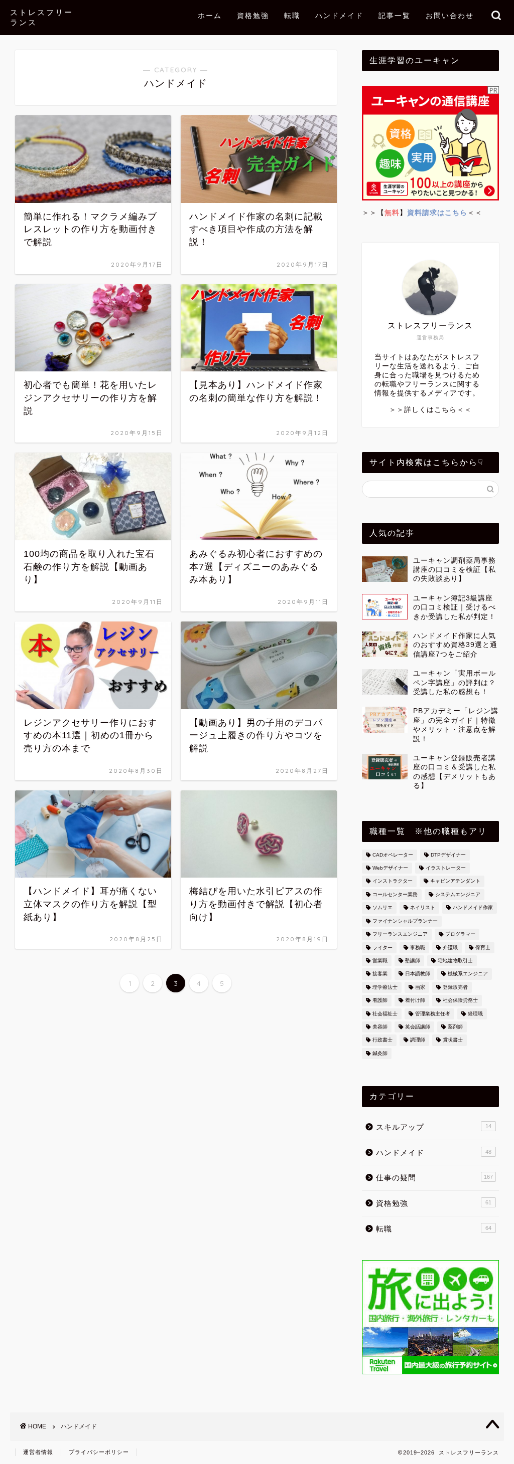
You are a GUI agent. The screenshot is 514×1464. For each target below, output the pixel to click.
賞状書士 (453, 1040)
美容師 (380, 1026)
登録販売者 (455, 987)
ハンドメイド (339, 15)
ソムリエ (382, 908)
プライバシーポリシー (99, 1452)
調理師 (417, 1040)
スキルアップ (433, 1127)
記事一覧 (394, 15)
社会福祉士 (385, 1013)
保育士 (482, 947)
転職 (292, 15)
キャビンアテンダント (455, 881)
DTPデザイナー (448, 855)
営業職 (380, 960)
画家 (420, 987)
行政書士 (382, 1040)
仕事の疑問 (434, 1177)
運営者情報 (38, 1452)
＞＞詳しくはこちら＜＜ (430, 409)
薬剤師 (455, 1026)
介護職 (450, 947)
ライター (382, 947)
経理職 (475, 1013)
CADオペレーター (392, 855)
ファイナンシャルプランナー (405, 921)
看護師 (380, 1000)
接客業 (380, 974)
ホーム (210, 15)
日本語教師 (417, 974)
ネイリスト (422, 908)
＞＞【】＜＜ (422, 213)
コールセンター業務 (395, 894)
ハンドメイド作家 (473, 908)
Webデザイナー (390, 868)
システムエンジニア (457, 894)
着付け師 (415, 1000)
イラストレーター (446, 868)
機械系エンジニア (468, 974)
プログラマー (460, 934)
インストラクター (392, 881)
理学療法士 (385, 987)
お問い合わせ (450, 15)
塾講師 (412, 960)
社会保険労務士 (460, 1000)
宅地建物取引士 (455, 960)
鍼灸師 (380, 1053)
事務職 (417, 947)
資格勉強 (253, 15)
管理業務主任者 (432, 1013)
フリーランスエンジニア (400, 934)
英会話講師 (417, 1026)
